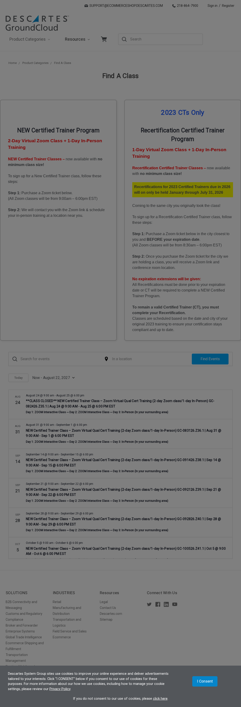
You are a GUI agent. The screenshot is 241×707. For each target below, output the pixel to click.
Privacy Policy (59, 689)
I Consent (205, 681)
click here (160, 699)
